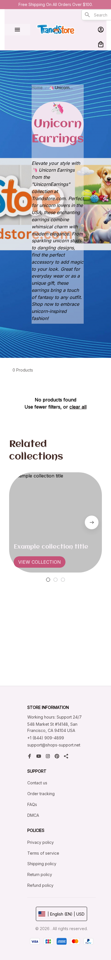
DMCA (33, 815)
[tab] (48, 580)
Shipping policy (41, 863)
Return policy (39, 874)
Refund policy (40, 885)
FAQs (32, 804)
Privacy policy (40, 842)
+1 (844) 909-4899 (45, 737)
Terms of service (43, 853)
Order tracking (41, 793)
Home (37, 87)
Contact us (37, 782)
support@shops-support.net (53, 744)
